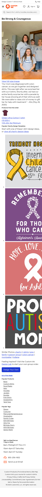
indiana (16, 357)
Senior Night (8, 430)
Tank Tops (7, 402)
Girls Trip (6, 423)
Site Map (35, 472)
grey (32, 352)
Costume (6, 412)
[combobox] (21, 12)
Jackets (6, 393)
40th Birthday (8, 427)
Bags (5, 382)
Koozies (6, 395)
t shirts (26, 352)
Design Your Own (11, 370)
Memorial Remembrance (12, 414)
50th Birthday (8, 421)
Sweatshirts (7, 400)
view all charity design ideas (16, 131)
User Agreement (28, 479)
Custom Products (10, 472)
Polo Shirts (7, 397)
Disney (5, 409)
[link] (11, 6)
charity (18, 352)
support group (14, 355)
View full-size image (11, 81)
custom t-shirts (31, 474)
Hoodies (6, 391)
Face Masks (7, 386)
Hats (5, 388)
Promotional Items (24, 472)
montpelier (7, 357)
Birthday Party (9, 425)
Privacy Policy (12, 477)
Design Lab (7, 364)
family (4, 355)
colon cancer (28, 355)
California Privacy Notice (26, 477)
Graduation (7, 416)
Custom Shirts (8, 384)
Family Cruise (8, 418)
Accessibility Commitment (11, 479)
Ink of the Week (7, 375)
